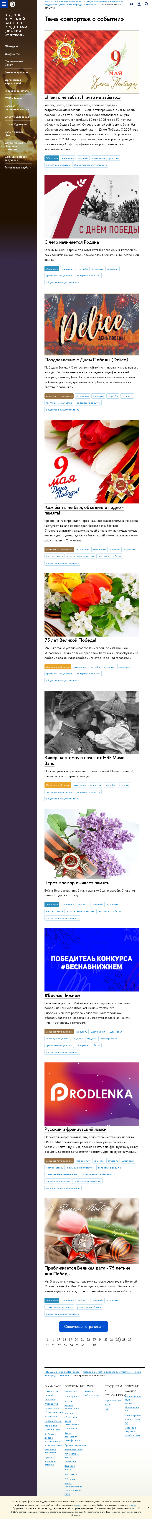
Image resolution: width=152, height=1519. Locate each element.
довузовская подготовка (87, 1181)
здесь (78, 1505)
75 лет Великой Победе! (70, 640)
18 (64, 1339)
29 (129, 1339)
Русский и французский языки (75, 1129)
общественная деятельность (90, 164)
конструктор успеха (57, 1038)
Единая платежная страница (50, 1461)
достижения (98, 1031)
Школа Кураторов (16, 124)
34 (71, 1345)
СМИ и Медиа (13, 98)
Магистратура (72, 1396)
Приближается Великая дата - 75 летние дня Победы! (87, 1271)
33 (65, 1345)
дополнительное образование (63, 1187)
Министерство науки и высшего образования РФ (133, 1403)
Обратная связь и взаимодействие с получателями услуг (73, 1486)
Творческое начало (17, 90)
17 (58, 1339)
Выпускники (71, 1474)
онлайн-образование (58, 1181)
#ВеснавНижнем (62, 995)
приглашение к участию (105, 158)
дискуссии (112, 268)
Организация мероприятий (13, 81)
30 (47, 1345)
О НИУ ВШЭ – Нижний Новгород (52, 1395)
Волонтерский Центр (14, 133)
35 (77, 1345)
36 (83, 1345)
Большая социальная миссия (17, 107)
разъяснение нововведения (61, 1174)
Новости (65, 1375)
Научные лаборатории (92, 1393)
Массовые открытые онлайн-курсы (132, 1431)
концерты (98, 396)
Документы (12, 54)
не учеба (83, 158)
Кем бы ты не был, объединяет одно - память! (84, 510)
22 (88, 1339)
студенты (97, 268)
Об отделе (12, 46)
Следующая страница (82, 1326)
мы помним (68, 158)
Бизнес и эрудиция (16, 72)
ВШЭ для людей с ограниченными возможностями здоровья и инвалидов (53, 1443)
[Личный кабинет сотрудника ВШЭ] (139, 4)
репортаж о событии (58, 164)
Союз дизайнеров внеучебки (16, 158)
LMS (107, 1409)
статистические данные (59, 1307)
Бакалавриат (71, 1391)
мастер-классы (54, 556)
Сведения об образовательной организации (54, 1412)
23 (94, 1339)
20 (76, 1339)
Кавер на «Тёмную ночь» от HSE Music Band (84, 760)
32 (59, 1345)
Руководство (51, 1403)
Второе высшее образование (72, 1405)
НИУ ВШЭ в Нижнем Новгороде (62, 1371)
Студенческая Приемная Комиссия (14, 146)
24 (100, 1339)
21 (82, 1339)
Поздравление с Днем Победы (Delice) (86, 359)
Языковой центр (70, 1467)
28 (123, 1339)
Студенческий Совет (14, 63)
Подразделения (53, 1420)
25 (106, 1339)
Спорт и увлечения (17, 117)
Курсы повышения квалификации (72, 1436)
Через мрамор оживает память (76, 882)
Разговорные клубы (16, 167)
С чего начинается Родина (71, 242)
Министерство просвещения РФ (133, 1419)
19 (70, 1339)
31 (53, 1345)
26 (111, 1339)
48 (94, 1345)
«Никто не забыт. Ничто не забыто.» (82, 97)
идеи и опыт (99, 549)
